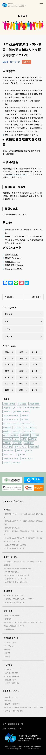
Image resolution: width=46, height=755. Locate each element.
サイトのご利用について (12, 724)
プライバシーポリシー (11, 728)
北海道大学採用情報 (12, 676)
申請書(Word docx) (13, 258)
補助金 (7, 443)
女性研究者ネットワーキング (15, 579)
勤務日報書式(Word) (14, 265)
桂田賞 (25, 415)
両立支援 (34, 447)
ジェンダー (30, 431)
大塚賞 (17, 462)
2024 (34, 352)
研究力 (7, 431)
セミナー (23, 454)
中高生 (37, 435)
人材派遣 (18, 443)
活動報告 (9, 336)
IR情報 (7, 656)
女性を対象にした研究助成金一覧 (17, 575)
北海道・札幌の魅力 (12, 683)
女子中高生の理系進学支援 (14, 602)
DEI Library (9, 629)
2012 (34, 377)
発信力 (7, 462)
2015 (34, 371)
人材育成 (8, 447)
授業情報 (8, 619)
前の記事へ (9, 297)
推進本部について (10, 691)
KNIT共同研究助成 (12, 572)
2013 (21, 377)
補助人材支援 (10, 404)
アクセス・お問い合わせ (14, 711)
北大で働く (8, 665)
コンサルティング (11, 439)
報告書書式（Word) (13, 269)
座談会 (33, 439)
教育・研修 (8, 611)
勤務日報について (12, 261)
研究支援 (23, 404)
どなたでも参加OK (33, 408)
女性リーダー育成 (11, 415)
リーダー (18, 431)
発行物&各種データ (11, 638)
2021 (34, 358)
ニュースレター (11, 423)
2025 (21, 352)
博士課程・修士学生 (22, 411)
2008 (7, 390)
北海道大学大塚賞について (14, 595)
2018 (34, 365)
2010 (21, 384)
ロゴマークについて (12, 704)
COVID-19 (9, 451)
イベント (9, 329)
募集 (7, 321)
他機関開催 (35, 404)
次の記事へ (36, 297)
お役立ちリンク (10, 680)
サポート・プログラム (12, 501)
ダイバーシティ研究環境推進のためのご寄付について (24, 707)
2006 (34, 390)
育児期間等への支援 (12, 528)
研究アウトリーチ (11, 458)
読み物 (7, 408)
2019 (21, 365)
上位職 (25, 419)
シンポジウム (10, 454)
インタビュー (31, 427)
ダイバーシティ (27, 423)
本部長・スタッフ (11, 697)
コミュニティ (21, 447)
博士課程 (26, 435)
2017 (7, 371)
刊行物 (7, 653)
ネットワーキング (11, 419)
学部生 (7, 411)
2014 (7, 377)
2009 (34, 384)
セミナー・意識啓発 (12, 615)
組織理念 (8, 700)
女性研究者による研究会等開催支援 (18, 568)
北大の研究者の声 (11, 673)
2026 (7, 352)
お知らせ (26, 62)
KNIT (20, 451)
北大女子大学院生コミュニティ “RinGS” (19, 599)
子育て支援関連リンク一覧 (14, 548)
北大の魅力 (9, 669)
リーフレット (10, 646)
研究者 (15, 435)
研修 (24, 439)
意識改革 (29, 443)
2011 (7, 384)
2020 (7, 365)
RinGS (29, 451)
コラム (19, 427)
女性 (6, 435)
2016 (21, 371)
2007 (21, 390)
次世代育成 (8, 591)
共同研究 (8, 427)
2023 (7, 358)
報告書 (7, 649)
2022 (21, 358)
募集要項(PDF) (11, 254)
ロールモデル (28, 458)
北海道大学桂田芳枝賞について (16, 582)
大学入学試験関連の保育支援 (15, 545)
